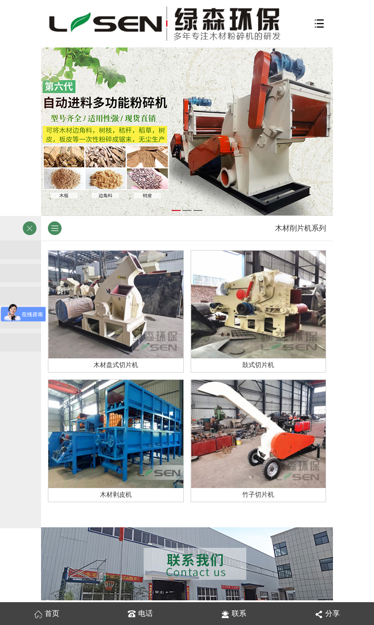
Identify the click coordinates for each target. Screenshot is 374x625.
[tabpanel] (187, 131)
